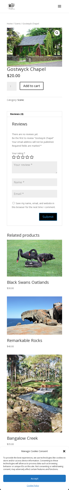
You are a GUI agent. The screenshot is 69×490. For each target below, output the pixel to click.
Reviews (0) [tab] (16, 114)
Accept (34, 478)
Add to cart (31, 86)
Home (10, 23)
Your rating (18, 153)
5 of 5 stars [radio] (32, 157)
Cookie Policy (33, 485)
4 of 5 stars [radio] (27, 157)
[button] (64, 451)
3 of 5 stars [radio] (23, 157)
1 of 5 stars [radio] (14, 157)
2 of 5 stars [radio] (18, 157)
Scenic (17, 23)
